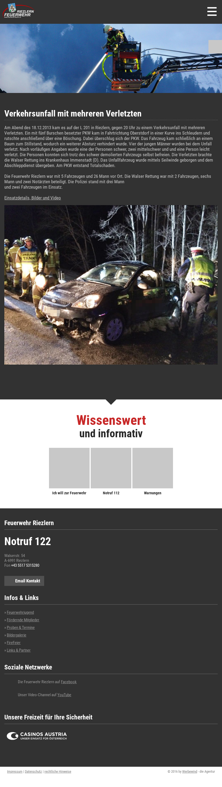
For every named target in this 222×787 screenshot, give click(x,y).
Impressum (14, 771)
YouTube (64, 694)
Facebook (69, 681)
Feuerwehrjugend (20, 612)
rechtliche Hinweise (57, 771)
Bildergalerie (16, 635)
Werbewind (189, 771)
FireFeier (14, 642)
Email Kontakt (27, 580)
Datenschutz (33, 771)
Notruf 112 (111, 493)
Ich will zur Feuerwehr (69, 493)
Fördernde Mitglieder (23, 620)
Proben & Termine (21, 627)
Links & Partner (19, 650)
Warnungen (152, 493)
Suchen (215, 47)
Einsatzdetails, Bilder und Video (32, 198)
